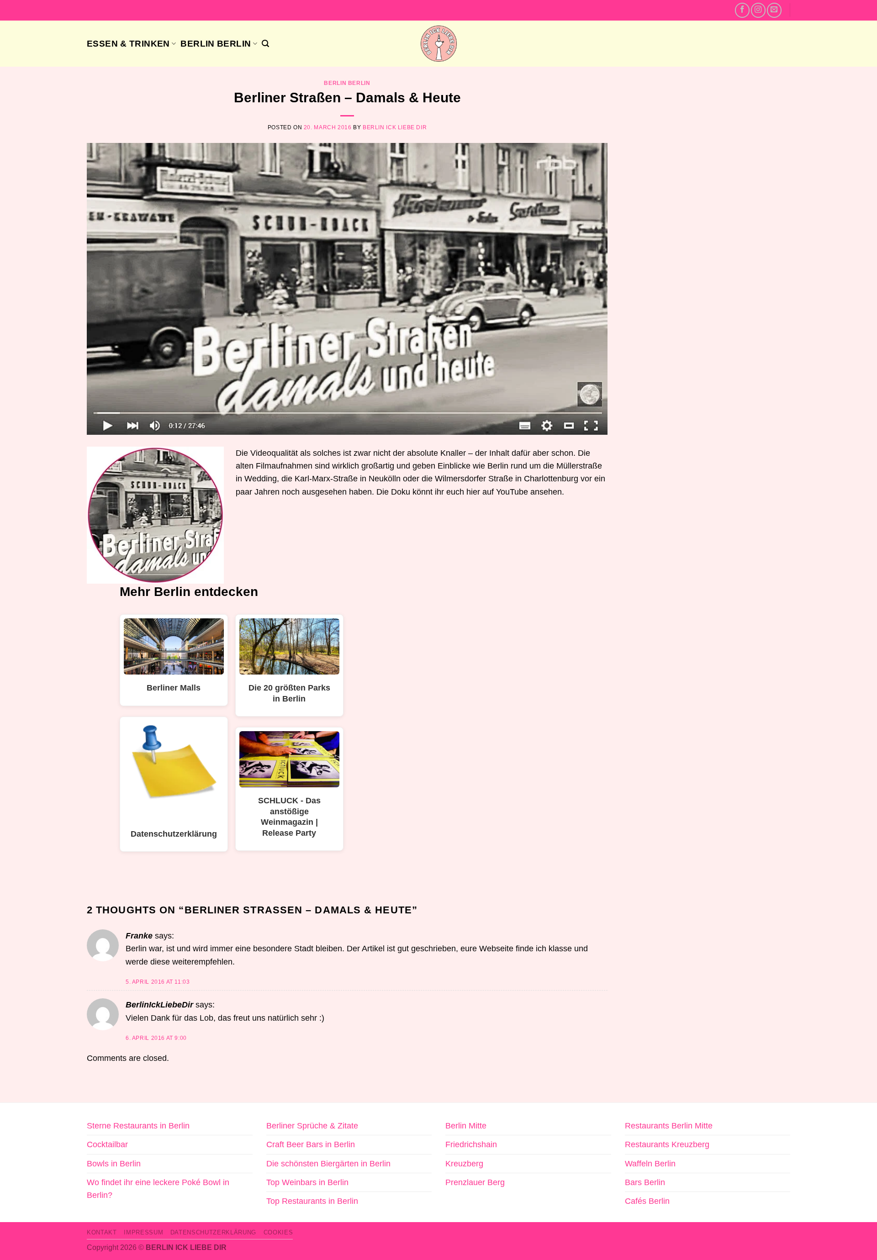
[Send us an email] (774, 10)
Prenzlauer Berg (475, 1182)
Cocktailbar (107, 1144)
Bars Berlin (645, 1182)
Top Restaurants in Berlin (312, 1201)
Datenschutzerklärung (213, 1232)
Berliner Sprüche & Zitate (312, 1125)
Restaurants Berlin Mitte (669, 1125)
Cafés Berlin (647, 1201)
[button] (265, 44)
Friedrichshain (471, 1144)
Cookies (278, 1232)
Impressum (143, 1232)
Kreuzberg (464, 1163)
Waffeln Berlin (650, 1163)
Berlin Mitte (465, 1125)
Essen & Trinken (128, 43)
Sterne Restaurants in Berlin (138, 1125)
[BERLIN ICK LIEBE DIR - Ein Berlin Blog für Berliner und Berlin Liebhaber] (439, 43)
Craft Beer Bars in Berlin (310, 1144)
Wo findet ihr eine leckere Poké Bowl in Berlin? (158, 1189)
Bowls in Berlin (114, 1163)
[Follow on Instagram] (758, 10)
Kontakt (102, 1232)
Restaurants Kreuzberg (667, 1144)
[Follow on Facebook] (742, 10)
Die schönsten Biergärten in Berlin (328, 1163)
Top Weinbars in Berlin (307, 1182)
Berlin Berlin (215, 43)
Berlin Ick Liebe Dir (395, 127)
